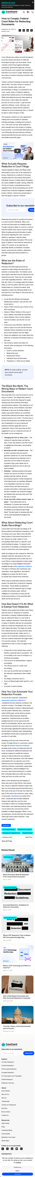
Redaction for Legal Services (11, 833)
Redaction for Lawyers (24, 829)
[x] (7, 1149)
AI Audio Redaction (8, 1065)
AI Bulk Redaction (7, 1079)
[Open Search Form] (24, 12)
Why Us (4, 1098)
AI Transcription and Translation (12, 1076)
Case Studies (6, 1134)
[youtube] (17, 1149)
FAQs (3, 1127)
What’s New (5, 1140)
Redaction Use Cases (8, 1137)
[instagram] (21, 1149)
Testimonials (5, 1101)
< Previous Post (7, 837)
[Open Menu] (32, 12)
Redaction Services (8, 1083)
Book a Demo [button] (26, 18)
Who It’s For (5, 1094)
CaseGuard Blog (7, 1130)
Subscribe (29, 1053)
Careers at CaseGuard (9, 1105)
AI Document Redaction (9, 1069)
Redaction (6, 825)
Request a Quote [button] (10, 18)
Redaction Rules (27, 833)
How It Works (6, 1091)
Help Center (5, 1123)
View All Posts (7, 841)
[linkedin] (12, 1149)
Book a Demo (6, 1112)
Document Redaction (9, 829)
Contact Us (5, 1115)
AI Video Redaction (8, 1062)
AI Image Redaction (8, 1072)
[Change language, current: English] (28, 12)
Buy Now (4, 1108)
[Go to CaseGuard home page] (9, 12)
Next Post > (29, 837)
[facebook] (3, 1149)
